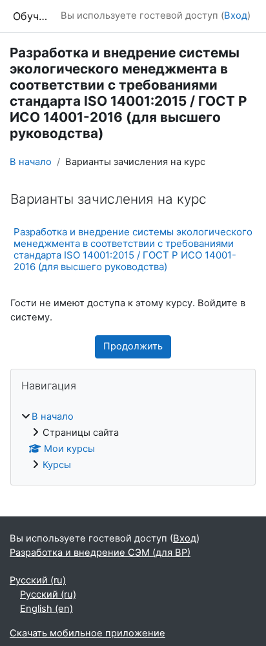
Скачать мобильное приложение (87, 633)
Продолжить (133, 346)
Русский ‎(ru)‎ (38, 580)
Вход (235, 15)
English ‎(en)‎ (46, 608)
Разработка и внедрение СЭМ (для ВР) (100, 552)
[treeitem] (133, 441)
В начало (31, 162)
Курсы (57, 465)
